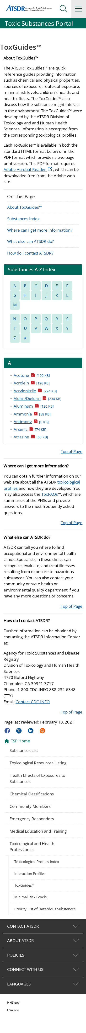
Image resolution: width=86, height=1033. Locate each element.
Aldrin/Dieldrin (37, 398)
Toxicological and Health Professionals (32, 846)
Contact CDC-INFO (33, 701)
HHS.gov (13, 1002)
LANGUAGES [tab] (19, 984)
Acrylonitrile (35, 391)
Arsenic (30, 429)
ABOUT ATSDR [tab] (20, 940)
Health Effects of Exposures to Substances (37, 778)
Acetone (32, 375)
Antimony (31, 421)
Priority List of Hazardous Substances (44, 908)
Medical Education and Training (38, 831)
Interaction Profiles (29, 873)
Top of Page (71, 451)
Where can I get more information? (39, 230)
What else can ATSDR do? (30, 241)
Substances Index (23, 218)
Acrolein (32, 383)
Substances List (24, 750)
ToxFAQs (49, 494)
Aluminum (34, 406)
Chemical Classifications (32, 794)
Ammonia (32, 414)
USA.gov (13, 1010)
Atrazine (31, 437)
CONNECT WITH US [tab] (25, 969)
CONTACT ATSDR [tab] (23, 926)
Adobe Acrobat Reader (28, 169)
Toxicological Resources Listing (38, 763)
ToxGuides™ (24, 885)
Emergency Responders (32, 818)
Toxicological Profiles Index (36, 861)
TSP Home (20, 741)
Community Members (30, 806)
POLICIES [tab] (15, 955)
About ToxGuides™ (24, 207)
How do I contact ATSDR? (30, 253)
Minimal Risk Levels (30, 897)
